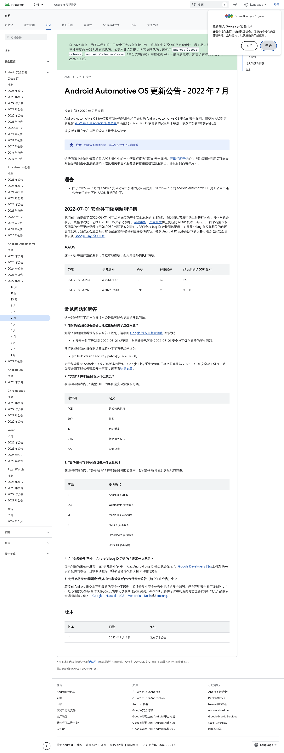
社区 (79, 744)
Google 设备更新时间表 (146, 333)
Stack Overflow (217, 722)
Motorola (134, 596)
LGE (122, 596)
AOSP (68, 76)
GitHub (61, 729)
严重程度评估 (179, 159)
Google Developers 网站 (195, 566)
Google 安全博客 (142, 710)
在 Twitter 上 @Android (146, 691)
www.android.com (219, 710)
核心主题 (67, 25)
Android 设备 (111, 25)
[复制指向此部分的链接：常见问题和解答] (101, 309)
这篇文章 (126, 369)
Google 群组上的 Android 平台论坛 (153, 716)
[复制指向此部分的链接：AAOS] (79, 247)
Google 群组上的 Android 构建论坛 (153, 722)
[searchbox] (26, 37)
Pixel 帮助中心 (216, 698)
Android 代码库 (66, 691)
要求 (59, 698)
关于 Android (65, 744)
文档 (36, 4)
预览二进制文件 (66, 710)
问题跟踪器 (215, 729)
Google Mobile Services (222, 716)
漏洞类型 (140, 222)
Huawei (111, 596)
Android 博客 (140, 704)
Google (97, 596)
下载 (59, 704)
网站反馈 (132, 744)
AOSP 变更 (77, 59)
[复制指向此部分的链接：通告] (78, 180)
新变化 (9, 25)
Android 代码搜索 (65, 4)
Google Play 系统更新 (90, 236)
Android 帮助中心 (219, 691)
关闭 (249, 46)
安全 (48, 25)
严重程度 (155, 222)
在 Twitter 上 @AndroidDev (148, 698)
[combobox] (209, 4)
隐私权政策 (116, 744)
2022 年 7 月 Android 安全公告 (96, 123)
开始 (268, 46)
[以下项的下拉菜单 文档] (44, 4)
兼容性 (88, 25)
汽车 (133, 25)
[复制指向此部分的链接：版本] (78, 612)
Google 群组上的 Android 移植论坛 (153, 729)
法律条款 (91, 744)
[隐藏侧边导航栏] (46, 746)
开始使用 (29, 25)
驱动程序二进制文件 (69, 722)
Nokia (148, 596)
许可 (103, 744)
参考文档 (152, 25)
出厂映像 (62, 716)
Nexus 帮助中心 (217, 704)
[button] (23, 61)
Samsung (161, 596)
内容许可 (94, 661)
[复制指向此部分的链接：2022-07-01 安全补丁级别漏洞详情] (141, 209)
